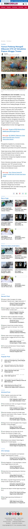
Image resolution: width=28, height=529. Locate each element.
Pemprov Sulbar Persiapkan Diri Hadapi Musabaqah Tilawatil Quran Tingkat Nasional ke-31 (17, 304)
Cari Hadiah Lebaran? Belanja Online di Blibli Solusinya (15, 381)
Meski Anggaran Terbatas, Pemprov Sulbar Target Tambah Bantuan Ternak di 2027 (17, 313)
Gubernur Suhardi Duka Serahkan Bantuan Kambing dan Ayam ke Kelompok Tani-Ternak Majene (18, 332)
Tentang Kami (18, 520)
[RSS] (21, 514)
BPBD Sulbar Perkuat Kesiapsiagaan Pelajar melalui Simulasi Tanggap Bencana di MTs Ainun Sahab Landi (18, 342)
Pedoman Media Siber (19, 521)
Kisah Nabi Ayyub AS (10, 376)
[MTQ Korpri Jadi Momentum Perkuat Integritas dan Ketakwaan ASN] (14, 347)
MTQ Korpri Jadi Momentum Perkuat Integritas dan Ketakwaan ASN (17, 351)
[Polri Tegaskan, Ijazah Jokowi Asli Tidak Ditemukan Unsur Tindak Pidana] (14, 396)
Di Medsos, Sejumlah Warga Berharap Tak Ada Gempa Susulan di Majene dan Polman (18, 484)
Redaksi (6, 53)
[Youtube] (15, 514)
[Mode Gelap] (23, 4)
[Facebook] (7, 514)
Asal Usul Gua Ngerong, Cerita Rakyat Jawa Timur (14, 361)
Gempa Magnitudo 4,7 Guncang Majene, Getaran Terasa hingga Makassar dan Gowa (7, 209)
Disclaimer (9, 520)
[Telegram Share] (23, 193)
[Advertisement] (14, 23)
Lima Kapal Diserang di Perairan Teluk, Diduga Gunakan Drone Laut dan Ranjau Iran (6, 223)
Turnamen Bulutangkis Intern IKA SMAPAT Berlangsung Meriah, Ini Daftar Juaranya (20, 238)
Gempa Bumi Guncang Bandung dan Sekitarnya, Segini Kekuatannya (17, 476)
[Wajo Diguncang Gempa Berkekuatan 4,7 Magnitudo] (14, 498)
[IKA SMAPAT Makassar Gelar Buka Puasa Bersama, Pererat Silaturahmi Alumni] (21, 203)
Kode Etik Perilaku (17, 523)
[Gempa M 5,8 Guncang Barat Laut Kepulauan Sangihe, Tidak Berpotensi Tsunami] (14, 454)
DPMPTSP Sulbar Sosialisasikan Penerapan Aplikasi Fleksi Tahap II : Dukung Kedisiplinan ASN (17, 321)
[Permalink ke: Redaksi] (2, 54)
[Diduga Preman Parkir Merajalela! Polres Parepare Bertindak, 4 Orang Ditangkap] (14, 423)
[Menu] (2, 4)
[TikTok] (18, 514)
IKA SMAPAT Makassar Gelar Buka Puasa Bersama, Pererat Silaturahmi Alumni (21, 209)
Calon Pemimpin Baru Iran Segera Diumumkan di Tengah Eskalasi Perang (21, 223)
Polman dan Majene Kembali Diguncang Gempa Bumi (18, 493)
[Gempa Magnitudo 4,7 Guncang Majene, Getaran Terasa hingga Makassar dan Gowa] (7, 203)
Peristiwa (3, 44)
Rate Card (20, 518)
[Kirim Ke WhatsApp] (26, 193)
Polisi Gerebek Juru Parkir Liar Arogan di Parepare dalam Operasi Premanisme (18, 408)
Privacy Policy (7, 521)
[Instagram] (13, 514)
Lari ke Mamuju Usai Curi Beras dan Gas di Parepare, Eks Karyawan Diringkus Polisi (18, 436)
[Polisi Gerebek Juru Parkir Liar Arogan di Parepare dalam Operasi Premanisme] (14, 404)
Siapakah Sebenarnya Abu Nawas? (14, 366)
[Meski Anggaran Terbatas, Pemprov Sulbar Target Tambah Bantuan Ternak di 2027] (14, 309)
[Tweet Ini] (17, 193)
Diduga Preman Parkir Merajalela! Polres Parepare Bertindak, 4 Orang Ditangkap (18, 427)
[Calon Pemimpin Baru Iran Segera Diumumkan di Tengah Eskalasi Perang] (21, 217)
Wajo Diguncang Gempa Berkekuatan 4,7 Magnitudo (17, 502)
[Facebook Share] (14, 193)
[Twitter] (10, 514)
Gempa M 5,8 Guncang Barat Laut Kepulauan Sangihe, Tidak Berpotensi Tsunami (18, 458)
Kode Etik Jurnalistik (10, 518)
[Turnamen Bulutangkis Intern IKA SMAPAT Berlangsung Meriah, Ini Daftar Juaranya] (21, 231)
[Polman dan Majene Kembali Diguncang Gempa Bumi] (14, 489)
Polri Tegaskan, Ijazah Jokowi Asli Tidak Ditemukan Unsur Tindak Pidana (18, 400)
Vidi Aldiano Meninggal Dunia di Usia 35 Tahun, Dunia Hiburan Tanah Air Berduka (7, 238)
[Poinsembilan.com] (11, 4)
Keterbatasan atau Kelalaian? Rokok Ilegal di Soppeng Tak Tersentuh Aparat (18, 445)
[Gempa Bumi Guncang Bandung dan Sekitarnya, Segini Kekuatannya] (14, 472)
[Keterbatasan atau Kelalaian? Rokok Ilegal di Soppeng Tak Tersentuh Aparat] (14, 441)
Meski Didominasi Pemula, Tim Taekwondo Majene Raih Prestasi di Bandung (14, 386)
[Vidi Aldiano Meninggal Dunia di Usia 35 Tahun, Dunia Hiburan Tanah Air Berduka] (7, 231)
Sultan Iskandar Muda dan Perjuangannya (11, 371)
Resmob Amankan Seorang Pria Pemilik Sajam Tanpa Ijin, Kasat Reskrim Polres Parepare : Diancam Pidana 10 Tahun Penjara (18, 419)
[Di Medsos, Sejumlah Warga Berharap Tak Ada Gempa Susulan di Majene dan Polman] (14, 480)
